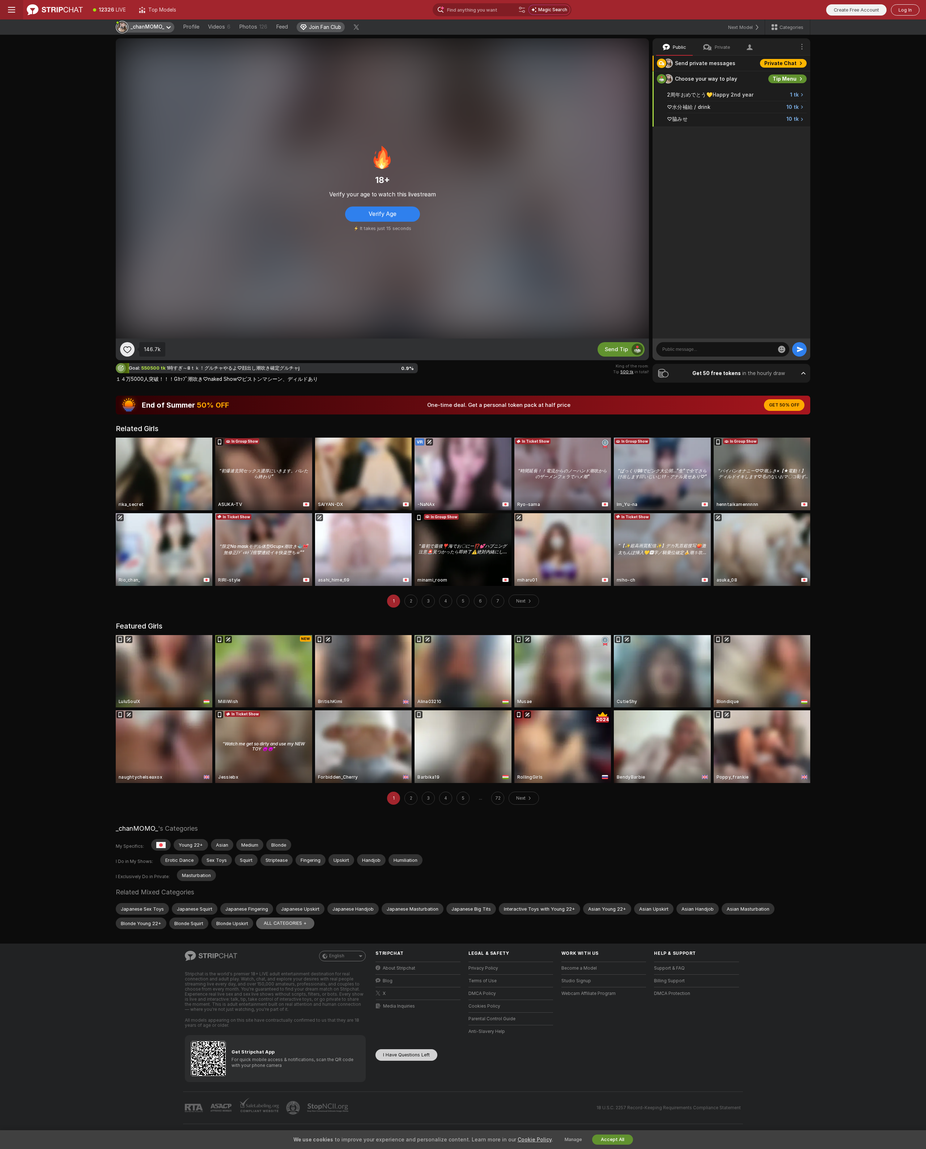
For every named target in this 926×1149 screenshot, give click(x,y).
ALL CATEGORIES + (285, 923)
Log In (905, 10)
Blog (387, 980)
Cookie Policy (535, 1139)
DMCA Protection (672, 993)
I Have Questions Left (406, 1054)
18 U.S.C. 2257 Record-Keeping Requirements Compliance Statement (668, 1107)
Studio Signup (576, 980)
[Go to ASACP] (221, 1108)
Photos (253, 27)
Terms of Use (482, 980)
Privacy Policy (483, 968)
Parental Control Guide (491, 1018)
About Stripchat (399, 968)
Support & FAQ (669, 968)
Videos (219, 27)
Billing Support (669, 980)
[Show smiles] (781, 349)
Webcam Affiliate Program (588, 993)
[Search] (522, 10)
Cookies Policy (484, 1006)
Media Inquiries (399, 1006)
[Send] (799, 349)
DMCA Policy (482, 993)
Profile (191, 27)
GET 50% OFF (784, 405)
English (336, 955)
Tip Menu (785, 79)
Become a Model (579, 968)
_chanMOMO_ (137, 828)
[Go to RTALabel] (194, 1107)
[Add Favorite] (127, 349)
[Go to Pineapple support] (293, 1108)
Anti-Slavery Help (486, 1031)
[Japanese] (161, 845)
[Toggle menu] (11, 10)
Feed (282, 27)
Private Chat (780, 63)
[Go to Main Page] (54, 10)
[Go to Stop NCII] (328, 1107)
